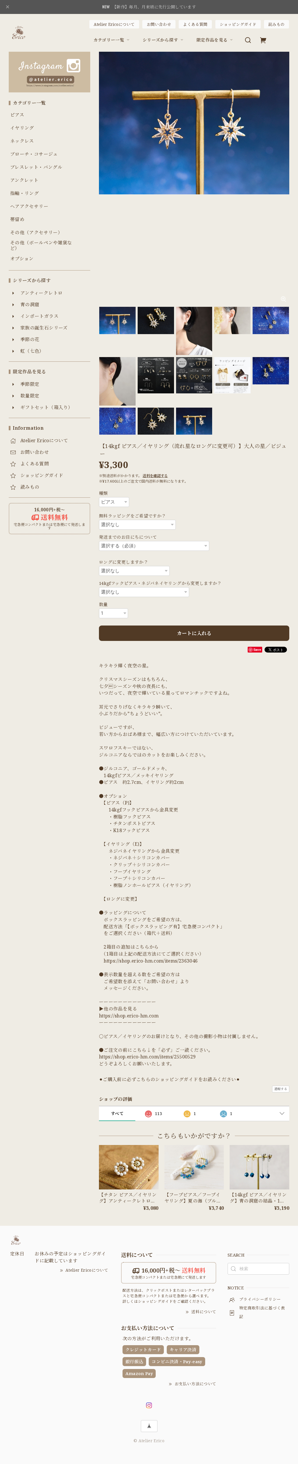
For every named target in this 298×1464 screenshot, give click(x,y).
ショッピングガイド (238, 24)
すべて (117, 1113)
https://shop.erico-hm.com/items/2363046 (151, 961)
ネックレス (22, 141)
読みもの (276, 24)
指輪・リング (24, 193)
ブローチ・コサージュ (34, 154)
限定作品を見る (212, 40)
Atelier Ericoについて (114, 24)
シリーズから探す (160, 40)
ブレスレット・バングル (36, 167)
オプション (22, 258)
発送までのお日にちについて (128, 537)
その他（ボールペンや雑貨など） (41, 245)
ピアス (17, 115)
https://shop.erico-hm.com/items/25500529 (147, 1056)
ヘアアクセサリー (29, 206)
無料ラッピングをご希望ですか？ (132, 516)
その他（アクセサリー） (36, 232)
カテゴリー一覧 (109, 40)
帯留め (17, 219)
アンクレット (24, 180)
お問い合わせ (159, 24)
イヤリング (22, 128)
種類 (103, 493)
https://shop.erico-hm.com (129, 1016)
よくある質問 (195, 24)
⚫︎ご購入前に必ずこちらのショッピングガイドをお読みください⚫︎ (169, 1079)
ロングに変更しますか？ (123, 562)
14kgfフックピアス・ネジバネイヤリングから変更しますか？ (160, 583)
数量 (103, 604)
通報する (280, 1089)
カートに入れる (194, 633)
